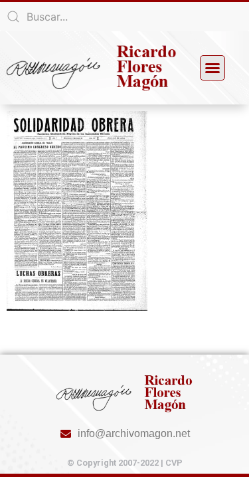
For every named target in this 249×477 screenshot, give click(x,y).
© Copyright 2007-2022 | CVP (125, 463)
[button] (212, 67)
